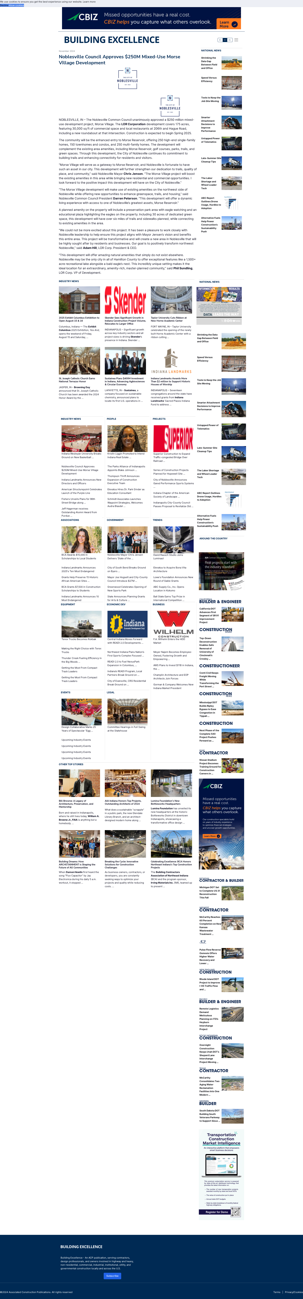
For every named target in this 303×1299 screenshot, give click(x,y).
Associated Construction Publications (29, 1292)
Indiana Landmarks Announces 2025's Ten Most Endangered (79, 569)
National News (211, 50)
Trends (157, 519)
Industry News (69, 281)
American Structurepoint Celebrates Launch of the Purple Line (82, 491)
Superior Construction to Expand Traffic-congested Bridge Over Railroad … (171, 457)
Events (65, 692)
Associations (70, 519)
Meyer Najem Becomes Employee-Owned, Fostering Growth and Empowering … (172, 655)
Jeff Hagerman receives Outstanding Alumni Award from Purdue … (79, 512)
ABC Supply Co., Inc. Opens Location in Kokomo (168, 588)
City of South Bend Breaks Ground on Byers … (126, 569)
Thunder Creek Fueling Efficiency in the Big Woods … (82, 660)
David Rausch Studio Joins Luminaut (168, 556)
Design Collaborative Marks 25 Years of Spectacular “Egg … (79, 729)
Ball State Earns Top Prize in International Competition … (169, 598)
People (111, 418)
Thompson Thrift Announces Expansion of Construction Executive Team (123, 480)
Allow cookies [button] (16, 5)
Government (115, 519)
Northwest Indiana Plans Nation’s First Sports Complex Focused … (125, 653)
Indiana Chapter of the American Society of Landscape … (171, 494)
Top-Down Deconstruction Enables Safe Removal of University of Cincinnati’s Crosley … (208, 648)
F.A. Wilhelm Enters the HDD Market (169, 641)
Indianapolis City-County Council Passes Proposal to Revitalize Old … (173, 504)
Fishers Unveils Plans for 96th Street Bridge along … (78, 500)
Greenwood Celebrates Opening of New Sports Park (126, 588)
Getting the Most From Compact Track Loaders (79, 669)
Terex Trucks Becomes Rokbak (79, 639)
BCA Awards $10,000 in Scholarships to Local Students (79, 556)
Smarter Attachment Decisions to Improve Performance (208, 124)
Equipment (68, 604)
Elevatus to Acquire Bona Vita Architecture (169, 569)
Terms (276, 1292)
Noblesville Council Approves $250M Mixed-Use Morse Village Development (80, 470)
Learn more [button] (89, 1)
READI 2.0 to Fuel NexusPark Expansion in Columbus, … (123, 663)
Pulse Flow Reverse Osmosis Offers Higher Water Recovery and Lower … (210, 956)
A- (220, 40)
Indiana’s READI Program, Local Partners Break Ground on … (124, 673)
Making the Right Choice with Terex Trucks (81, 650)
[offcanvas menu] (236, 40)
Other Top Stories (71, 764)
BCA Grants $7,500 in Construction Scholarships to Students (81, 588)
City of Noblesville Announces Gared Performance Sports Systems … (173, 483)
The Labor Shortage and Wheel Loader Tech (208, 474)
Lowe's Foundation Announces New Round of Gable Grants (173, 579)
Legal (111, 692)
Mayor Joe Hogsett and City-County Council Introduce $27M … (127, 579)
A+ (230, 40)
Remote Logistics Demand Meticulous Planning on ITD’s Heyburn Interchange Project (209, 1019)
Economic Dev (116, 604)
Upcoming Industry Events (76, 739)
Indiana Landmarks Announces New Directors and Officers (81, 481)
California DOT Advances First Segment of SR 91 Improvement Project (209, 615)
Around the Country (213, 538)
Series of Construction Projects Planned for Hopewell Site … (171, 472)
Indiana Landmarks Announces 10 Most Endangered (80, 598)
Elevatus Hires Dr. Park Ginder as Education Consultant (126, 491)
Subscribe (112, 1275)
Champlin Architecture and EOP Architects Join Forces (171, 676)
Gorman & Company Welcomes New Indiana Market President (173, 686)
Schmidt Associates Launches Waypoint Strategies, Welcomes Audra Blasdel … (125, 502)
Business (159, 604)
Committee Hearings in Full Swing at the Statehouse (126, 729)
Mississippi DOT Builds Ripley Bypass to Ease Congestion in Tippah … (208, 709)
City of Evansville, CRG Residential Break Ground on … (126, 682)
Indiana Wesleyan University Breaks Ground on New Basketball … (81, 455)
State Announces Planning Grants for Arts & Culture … (126, 598)
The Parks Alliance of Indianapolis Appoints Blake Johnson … (126, 468)
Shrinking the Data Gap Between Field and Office (207, 338)
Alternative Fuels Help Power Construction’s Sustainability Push (210, 224)
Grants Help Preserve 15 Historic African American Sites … (80, 579)
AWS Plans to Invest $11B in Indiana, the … (173, 667)
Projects (159, 418)
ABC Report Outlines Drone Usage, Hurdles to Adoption (209, 496)
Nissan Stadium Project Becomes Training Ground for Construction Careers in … (210, 767)
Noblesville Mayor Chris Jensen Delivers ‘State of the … (125, 556)
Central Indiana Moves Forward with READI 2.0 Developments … (125, 641)
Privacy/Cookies (294, 1292)
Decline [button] (4, 5)
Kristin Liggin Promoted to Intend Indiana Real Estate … (125, 455)
